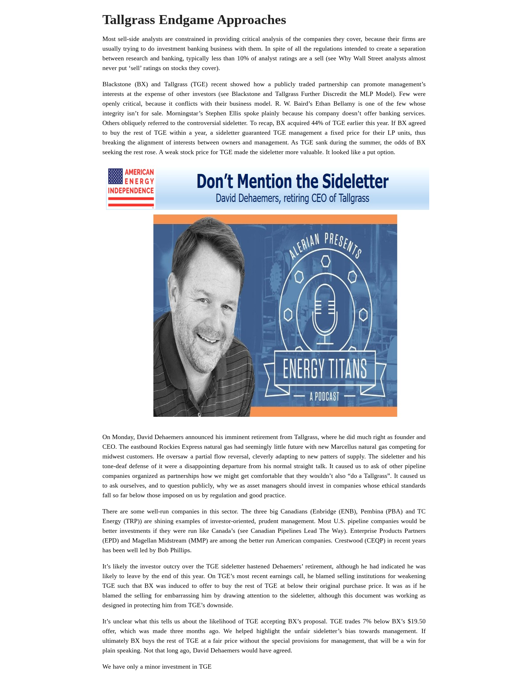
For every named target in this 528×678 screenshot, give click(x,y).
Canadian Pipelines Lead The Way (297, 530)
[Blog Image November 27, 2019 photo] (267, 423)
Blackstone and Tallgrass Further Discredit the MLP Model (312, 93)
